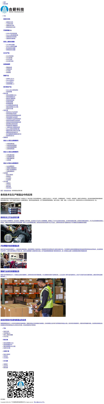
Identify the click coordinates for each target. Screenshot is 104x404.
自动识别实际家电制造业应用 (13, 115)
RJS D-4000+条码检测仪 (12, 90)
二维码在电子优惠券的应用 (13, 127)
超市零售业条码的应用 (12, 123)
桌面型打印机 (9, 22)
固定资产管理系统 (10, 98)
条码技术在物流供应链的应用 (13, 122)
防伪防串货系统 (10, 100)
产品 (4, 15)
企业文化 (8, 184)
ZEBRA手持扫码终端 (11, 33)
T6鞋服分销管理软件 (11, 167)
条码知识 (8, 176)
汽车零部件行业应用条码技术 (13, 118)
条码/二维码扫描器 (8, 334)
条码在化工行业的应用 (12, 112)
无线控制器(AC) (10, 83)
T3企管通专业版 (10, 156)
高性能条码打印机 (10, 27)
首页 (4, 2)
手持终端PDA (6, 333)
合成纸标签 (9, 69)
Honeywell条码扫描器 (11, 46)
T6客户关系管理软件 (11, 169)
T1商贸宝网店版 (10, 148)
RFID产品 (5, 336)
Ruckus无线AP (9, 82)
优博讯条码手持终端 (11, 36)
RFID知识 (8, 178)
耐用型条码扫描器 (10, 49)
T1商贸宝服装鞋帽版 (11, 147)
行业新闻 (8, 179)
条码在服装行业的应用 (12, 117)
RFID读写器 (9, 57)
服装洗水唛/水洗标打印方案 (13, 130)
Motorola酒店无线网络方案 (12, 128)
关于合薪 (5, 181)
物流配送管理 (9, 101)
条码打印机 (6, 331)
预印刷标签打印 (10, 135)
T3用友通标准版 (10, 155)
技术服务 (5, 173)
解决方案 (5, 93)
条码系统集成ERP (10, 96)
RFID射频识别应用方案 (12, 105)
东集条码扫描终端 (10, 38)
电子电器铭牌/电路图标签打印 (13, 134)
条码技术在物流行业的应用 (13, 120)
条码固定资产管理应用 (12, 125)
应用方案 (5, 110)
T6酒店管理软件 (10, 171)
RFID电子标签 (9, 61)
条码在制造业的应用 (11, 113)
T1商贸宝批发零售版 (11, 145)
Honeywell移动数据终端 (12, 35)
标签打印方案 (9, 108)
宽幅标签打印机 (10, 25)
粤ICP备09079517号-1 (39, 402)
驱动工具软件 (9, 174)
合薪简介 (8, 183)
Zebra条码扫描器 (10, 44)
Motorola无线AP (10, 80)
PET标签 (8, 70)
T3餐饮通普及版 (10, 158)
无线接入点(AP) (10, 78)
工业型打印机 (9, 23)
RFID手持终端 (9, 56)
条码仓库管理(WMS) (11, 95)
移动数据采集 (9, 103)
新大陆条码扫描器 (10, 48)
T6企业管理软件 (10, 166)
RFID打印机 (9, 59)
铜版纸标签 (9, 67)
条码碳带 (8, 72)
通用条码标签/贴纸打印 (12, 132)
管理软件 (5, 137)
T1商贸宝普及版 (10, 143)
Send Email (8, 187)
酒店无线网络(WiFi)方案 (12, 106)
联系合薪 (5, 3)
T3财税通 (8, 160)
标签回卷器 (9, 91)
